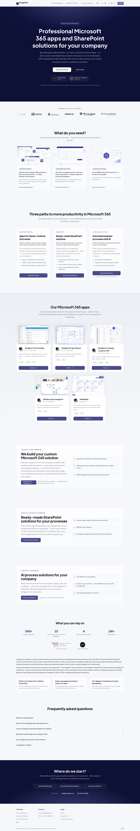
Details (32, 368)
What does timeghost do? (24, 718)
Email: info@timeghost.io (45, 813)
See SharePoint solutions (30, 540)
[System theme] (111, 3)
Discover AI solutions (106, 273)
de (102, 3)
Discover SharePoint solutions (70, 786)
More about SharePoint (70, 275)
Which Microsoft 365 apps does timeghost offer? (32, 734)
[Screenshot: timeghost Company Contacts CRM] (107, 333)
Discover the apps (33, 275)
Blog (97, 3)
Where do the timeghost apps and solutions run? (32, 723)
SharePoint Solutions (72, 3)
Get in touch (80, 70)
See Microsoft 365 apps (45, 786)
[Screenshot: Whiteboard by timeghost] (52, 385)
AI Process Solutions (87, 3)
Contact (121, 3)
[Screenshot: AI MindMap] (88, 385)
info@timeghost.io (67, 793)
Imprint (62, 813)
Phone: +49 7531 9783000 (45, 816)
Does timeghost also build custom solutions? (31, 740)
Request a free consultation (27, 482)
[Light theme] (109, 3)
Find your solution (62, 70)
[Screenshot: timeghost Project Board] (70, 333)
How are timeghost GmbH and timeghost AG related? (33, 729)
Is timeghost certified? (23, 745)
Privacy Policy (64, 816)
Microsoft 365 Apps (57, 3)
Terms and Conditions (66, 819)
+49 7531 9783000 (82, 793)
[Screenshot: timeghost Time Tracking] (33, 333)
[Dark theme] (114, 3)
